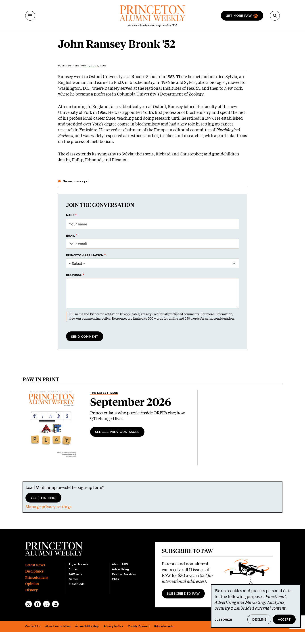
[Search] (275, 16)
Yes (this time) (43, 498)
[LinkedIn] (55, 604)
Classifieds (77, 584)
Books (73, 569)
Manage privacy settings (48, 506)
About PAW (120, 564)
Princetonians (36, 577)
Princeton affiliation (84, 255)
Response (74, 275)
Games (74, 579)
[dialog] (256, 606)
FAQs (115, 579)
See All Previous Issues (117, 432)
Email (70, 235)
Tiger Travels (78, 564)
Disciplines (34, 571)
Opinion (32, 584)
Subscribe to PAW (183, 593)
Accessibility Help (87, 626)
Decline (259, 619)
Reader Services (124, 574)
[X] (28, 604)
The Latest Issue (104, 393)
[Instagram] (46, 604)
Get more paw (239, 15)
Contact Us (33, 626)
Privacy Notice (113, 626)
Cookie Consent (139, 626)
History (31, 590)
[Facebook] (37, 604)
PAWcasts (75, 574)
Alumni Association (58, 626)
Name (70, 215)
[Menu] (30, 16)
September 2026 (130, 402)
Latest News (35, 565)
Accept (284, 619)
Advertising (120, 569)
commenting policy (96, 318)
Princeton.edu (163, 626)
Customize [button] (223, 619)
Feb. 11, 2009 (89, 65)
